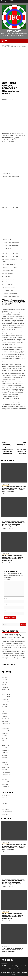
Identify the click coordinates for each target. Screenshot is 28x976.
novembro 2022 (6, 774)
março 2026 (5, 687)
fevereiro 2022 (5, 782)
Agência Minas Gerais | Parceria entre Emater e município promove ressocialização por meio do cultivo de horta (7, 449)
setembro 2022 (5, 777)
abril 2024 (4, 743)
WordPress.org (5, 814)
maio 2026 (4, 682)
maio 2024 (4, 740)
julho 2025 (4, 706)
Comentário (7, 579)
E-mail (5, 604)
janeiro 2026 (5, 692)
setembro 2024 (5, 731)
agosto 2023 (5, 752)
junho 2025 (4, 709)
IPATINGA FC (14, 31)
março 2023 (5, 765)
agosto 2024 (5, 733)
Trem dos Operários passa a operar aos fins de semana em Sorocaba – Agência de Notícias (12, 949)
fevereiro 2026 (5, 689)
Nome (5, 598)
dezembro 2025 (6, 694)
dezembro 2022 (6, 772)
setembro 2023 (5, 750)
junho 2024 (4, 738)
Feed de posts (5, 809)
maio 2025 (4, 711)
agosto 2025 (5, 704)
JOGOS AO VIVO (5, 80)
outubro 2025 (5, 699)
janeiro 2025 (5, 721)
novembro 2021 (6, 786)
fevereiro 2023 (5, 767)
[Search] (26, 41)
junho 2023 (4, 757)
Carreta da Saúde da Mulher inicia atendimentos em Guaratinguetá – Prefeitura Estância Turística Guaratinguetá (13, 558)
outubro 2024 (5, 728)
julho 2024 (4, 735)
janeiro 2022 (5, 784)
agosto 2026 (5, 675)
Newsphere (21, 972)
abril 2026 (4, 684)
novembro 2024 (6, 726)
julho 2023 (4, 755)
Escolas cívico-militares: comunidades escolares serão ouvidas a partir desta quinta (21, 448)
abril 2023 (4, 762)
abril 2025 (4, 714)
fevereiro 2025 (5, 718)
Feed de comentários (7, 811)
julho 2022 (4, 779)
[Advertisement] (14, 63)
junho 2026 (4, 680)
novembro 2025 (6, 697)
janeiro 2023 (5, 769)
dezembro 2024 (6, 723)
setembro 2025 (5, 701)
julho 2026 (4, 677)
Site (5, 610)
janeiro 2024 (5, 748)
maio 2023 (4, 760)
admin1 (11, 99)
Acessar (4, 807)
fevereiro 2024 (5, 745)
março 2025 (5, 716)
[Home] (3, 41)
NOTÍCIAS (4, 798)
